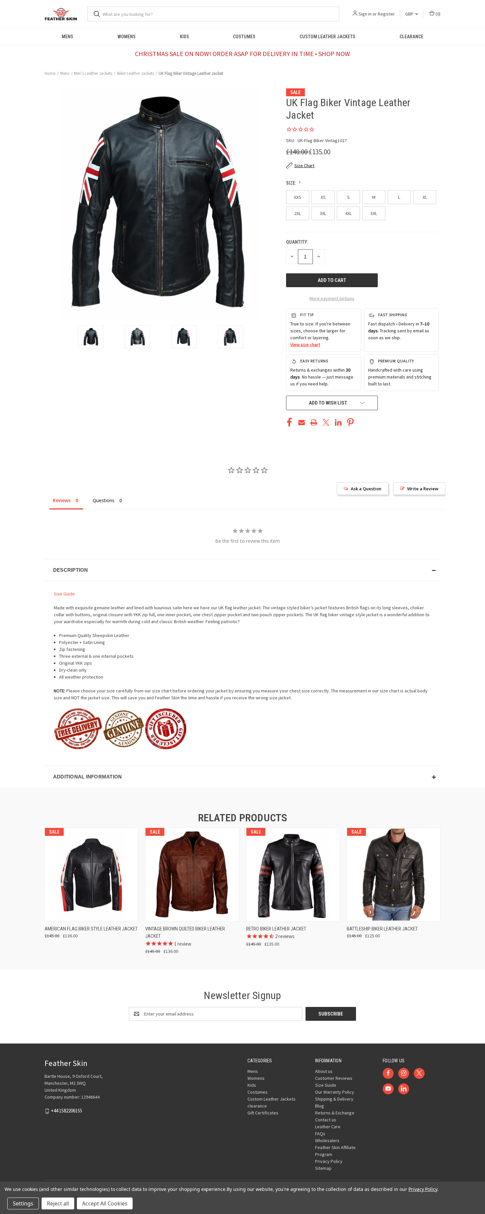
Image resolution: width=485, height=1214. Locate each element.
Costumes (244, 36)
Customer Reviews (333, 1078)
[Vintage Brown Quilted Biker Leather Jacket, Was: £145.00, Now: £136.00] (192, 874)
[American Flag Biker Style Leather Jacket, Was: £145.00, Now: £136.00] (91, 874)
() (437, 14)
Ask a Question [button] (366, 489)
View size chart (305, 345)
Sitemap (323, 1168)
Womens (126, 36)
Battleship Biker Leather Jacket (382, 929)
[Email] (301, 422)
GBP (409, 14)
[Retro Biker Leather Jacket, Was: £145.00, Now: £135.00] (293, 874)
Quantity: (297, 242)
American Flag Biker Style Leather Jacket (91, 929)
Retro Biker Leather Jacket (276, 929)
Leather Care (327, 1127)
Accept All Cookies (104, 1203)
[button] (242, 570)
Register (386, 14)
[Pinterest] (350, 422)
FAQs (320, 1134)
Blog (319, 1106)
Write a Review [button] (422, 489)
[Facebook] (289, 422)
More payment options (331, 298)
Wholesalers (327, 1140)
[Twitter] (326, 422)
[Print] (313, 422)
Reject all (58, 1203)
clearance (411, 36)
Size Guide (64, 594)
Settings (23, 1203)
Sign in (365, 14)
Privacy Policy (328, 1161)
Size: (291, 183)
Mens (67, 36)
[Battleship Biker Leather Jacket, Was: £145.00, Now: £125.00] (393, 874)
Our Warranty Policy (334, 1092)
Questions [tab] (103, 500)
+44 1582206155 (66, 1111)
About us (324, 1071)
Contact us (325, 1120)
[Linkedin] (338, 422)
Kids (184, 36)
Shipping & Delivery (334, 1099)
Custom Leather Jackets (327, 36)
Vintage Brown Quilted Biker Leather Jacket (185, 932)
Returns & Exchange (334, 1113)
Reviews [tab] (62, 500)
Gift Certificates (262, 1113)
